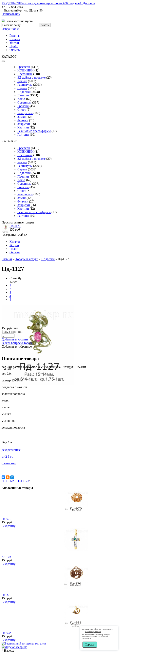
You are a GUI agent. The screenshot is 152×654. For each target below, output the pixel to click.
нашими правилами (93, 631)
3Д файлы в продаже (31, 77)
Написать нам (11, 14)
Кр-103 (6, 556)
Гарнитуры (24, 84)
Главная (15, 35)
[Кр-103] (76, 550)
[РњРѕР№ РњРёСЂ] (12, 477)
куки (106, 634)
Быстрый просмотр (76, 517)
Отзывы (15, 49)
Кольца (22, 81)
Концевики (25, 113)
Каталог (15, 39)
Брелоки (23, 106)
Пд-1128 (23, 480)
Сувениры (24, 102)
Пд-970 (6, 518)
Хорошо (89, 644)
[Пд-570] (76, 588)
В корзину (8, 526)
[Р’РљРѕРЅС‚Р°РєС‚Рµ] (3, 477)
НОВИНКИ (25, 70)
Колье (21, 99)
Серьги (22, 88)
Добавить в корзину (15, 339)
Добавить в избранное (17, 346)
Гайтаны (23, 134)
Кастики (23, 127)
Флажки (22, 120)
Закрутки (23, 123)
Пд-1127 (15, 226)
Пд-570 (6, 594)
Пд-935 (6, 632)
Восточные (24, 74)
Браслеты (23, 66)
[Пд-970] (76, 512)
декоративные (11, 450)
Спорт (21, 109)
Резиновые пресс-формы (34, 131)
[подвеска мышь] (38, 384)
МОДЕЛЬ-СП (48, 3)
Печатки (23, 95)
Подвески (24, 91)
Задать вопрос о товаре (17, 343)
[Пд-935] (76, 626)
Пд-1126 (8, 480)
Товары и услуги (26, 259)
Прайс (14, 46)
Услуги (14, 42)
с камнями (9, 463)
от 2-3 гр (7, 456)
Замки (21, 116)
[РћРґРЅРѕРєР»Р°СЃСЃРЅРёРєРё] (8, 477)
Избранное (10, 28)
